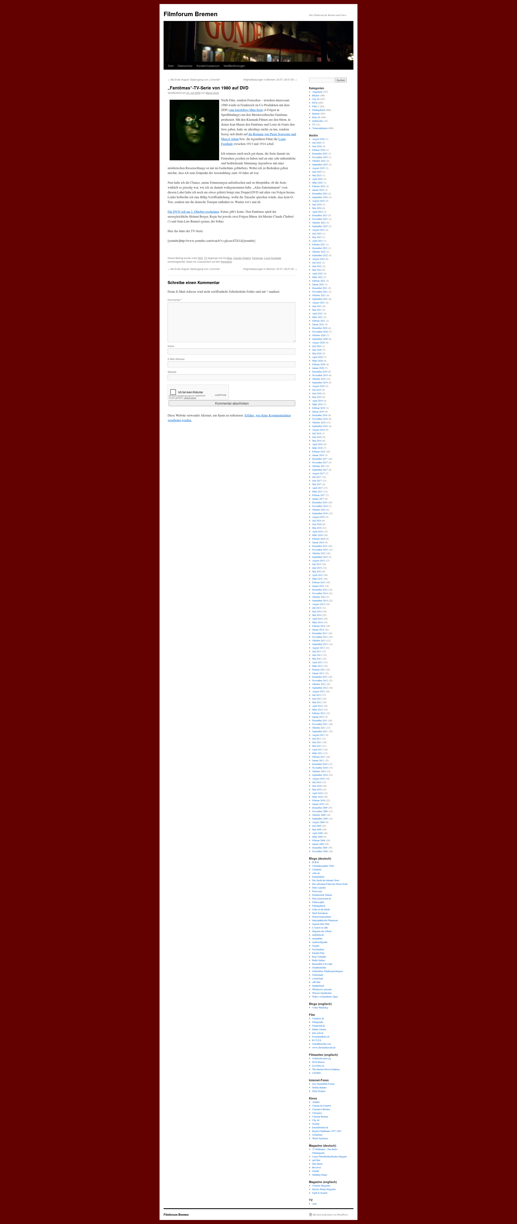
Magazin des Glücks (322, 931)
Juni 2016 (317, 524)
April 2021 (317, 313)
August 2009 (318, 822)
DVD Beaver (318, 1062)
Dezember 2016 (319, 502)
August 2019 (318, 386)
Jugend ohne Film (320, 923)
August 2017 (318, 473)
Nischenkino (318, 949)
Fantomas (257, 258)
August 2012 (318, 691)
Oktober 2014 (319, 596)
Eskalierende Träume (322, 894)
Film (314, 106)
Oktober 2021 (319, 295)
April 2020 (317, 357)
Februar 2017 (318, 495)
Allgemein (317, 91)
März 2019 (317, 404)
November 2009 (320, 811)
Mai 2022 (317, 269)
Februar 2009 (318, 840)
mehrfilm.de (318, 934)
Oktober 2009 (319, 814)
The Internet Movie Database (326, 1069)
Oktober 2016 (319, 509)
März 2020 (317, 360)
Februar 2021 (318, 320)
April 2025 (317, 178)
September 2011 (320, 731)
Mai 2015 (317, 571)
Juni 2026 (317, 146)
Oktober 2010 (319, 771)
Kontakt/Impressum (208, 66)
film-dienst (317, 1163)
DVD (200, 258)
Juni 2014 (317, 611)
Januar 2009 (318, 843)
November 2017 (320, 462)
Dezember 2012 (319, 676)
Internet (315, 113)
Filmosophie (318, 902)
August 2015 (318, 560)
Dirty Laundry (319, 887)
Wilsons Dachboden (322, 992)
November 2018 (320, 418)
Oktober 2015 (319, 553)
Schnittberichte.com (321, 1043)
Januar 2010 (318, 804)
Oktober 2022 (319, 251)
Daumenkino (318, 876)
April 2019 (317, 400)
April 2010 (317, 793)
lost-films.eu (318, 1065)
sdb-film (316, 982)
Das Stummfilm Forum (323, 1083)
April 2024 (317, 211)
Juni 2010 (317, 785)
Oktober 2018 (319, 422)
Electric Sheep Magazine (324, 1189)
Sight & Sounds (320, 1192)
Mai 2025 (317, 175)
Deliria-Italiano (319, 1087)
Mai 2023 (317, 237)
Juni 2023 (317, 233)
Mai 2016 (317, 527)
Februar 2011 (318, 756)
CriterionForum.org (321, 1058)
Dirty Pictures (319, 1091)
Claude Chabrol (242, 258)
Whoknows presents (322, 989)
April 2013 (317, 662)
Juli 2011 (316, 738)
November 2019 (320, 375)
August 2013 (318, 647)
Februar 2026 (318, 149)
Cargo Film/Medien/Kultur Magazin (329, 1156)
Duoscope (317, 891)
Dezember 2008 (319, 847)
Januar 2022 (318, 284)
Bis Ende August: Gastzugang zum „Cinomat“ (194, 79)
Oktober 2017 (319, 466)
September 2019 (320, 382)
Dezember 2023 (319, 215)
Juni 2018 (317, 436)
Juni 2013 (317, 655)
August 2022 (318, 258)
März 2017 (317, 491)
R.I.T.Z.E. (317, 1040)
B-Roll (315, 862)
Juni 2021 (317, 306)
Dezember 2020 (319, 327)
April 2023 (317, 240)
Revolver (316, 1167)
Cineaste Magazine (321, 1185)
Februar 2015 (318, 582)
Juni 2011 (317, 742)
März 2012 (317, 709)
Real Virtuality (319, 956)
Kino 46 (316, 117)
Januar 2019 (318, 411)
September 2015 (320, 556)
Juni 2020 (317, 349)
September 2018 (320, 426)
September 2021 (320, 298)
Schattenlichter (319, 967)
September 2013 (320, 644)
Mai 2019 (317, 397)
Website (172, 371)
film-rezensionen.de (321, 898)
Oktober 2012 (319, 684)
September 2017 (320, 469)
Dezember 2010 (319, 764)
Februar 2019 (318, 407)
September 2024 (320, 197)
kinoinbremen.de (320, 1127)
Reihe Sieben (318, 960)
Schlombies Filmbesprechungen (327, 971)
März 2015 (317, 578)
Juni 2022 (317, 266)
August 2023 (318, 229)
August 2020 (318, 342)
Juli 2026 (316, 142)
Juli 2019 (316, 389)
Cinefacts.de (318, 1018)
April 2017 (317, 487)
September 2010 (320, 774)
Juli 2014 (316, 607)
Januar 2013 (318, 673)
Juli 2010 (316, 782)
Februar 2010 (318, 800)
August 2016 (318, 516)
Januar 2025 (318, 189)
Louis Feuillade (272, 258)
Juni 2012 (317, 698)
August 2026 (318, 139)
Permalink (226, 261)
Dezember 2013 (319, 633)
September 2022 (320, 255)
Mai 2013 (317, 658)
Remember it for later (322, 963)
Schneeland (317, 974)
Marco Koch (212, 92)
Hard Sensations (320, 913)
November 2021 (320, 291)
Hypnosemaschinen (321, 916)
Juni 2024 (317, 204)
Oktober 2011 (319, 727)
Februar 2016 (318, 538)
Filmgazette (317, 1022)
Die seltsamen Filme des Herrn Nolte (330, 883)
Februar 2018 (318, 451)
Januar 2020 (318, 367)
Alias (229, 258)
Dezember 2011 (319, 720)
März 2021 (317, 317)
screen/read (317, 978)
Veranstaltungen (320, 128)
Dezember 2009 (319, 807)
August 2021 (318, 302)
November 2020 (320, 331)
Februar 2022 (318, 280)
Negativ (316, 945)
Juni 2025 (317, 171)
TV (205, 258)
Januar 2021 (318, 324)
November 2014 (320, 593)
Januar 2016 (318, 542)
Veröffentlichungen (234, 66)
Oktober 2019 (319, 378)
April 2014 (317, 618)
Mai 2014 (317, 615)
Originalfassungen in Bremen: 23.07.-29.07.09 (270, 79)
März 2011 (317, 753)
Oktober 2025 (319, 160)
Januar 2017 (318, 498)
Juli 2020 (316, 346)
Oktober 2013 (319, 640)
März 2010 (317, 796)
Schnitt (315, 1171)
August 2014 (318, 604)
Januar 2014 (318, 629)
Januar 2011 (318, 760)
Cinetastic (317, 869)
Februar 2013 (318, 669)
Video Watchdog (320, 1007)
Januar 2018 (318, 455)
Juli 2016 (316, 520)
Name (171, 346)
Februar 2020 (318, 364)
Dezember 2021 (319, 287)
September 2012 (320, 687)
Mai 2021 (317, 309)
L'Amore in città (320, 927)
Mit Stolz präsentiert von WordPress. (331, 1214)
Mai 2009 (317, 829)
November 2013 (320, 636)
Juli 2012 (316, 694)
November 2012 (320, 680)
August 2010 (318, 778)
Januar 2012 (318, 716)
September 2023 (320, 226)
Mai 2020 (317, 353)
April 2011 (317, 749)
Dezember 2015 (319, 545)
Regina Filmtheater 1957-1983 (326, 1131)
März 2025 (317, 182)
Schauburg (317, 1134)
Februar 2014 (318, 625)
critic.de (316, 873)
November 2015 (320, 549)
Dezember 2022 (319, 248)
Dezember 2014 (319, 589)
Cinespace (317, 1112)
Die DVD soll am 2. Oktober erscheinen (193, 211)
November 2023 (320, 218)
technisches (317, 120)
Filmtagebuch (318, 109)
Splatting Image (319, 1174)
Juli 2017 (316, 476)
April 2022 (317, 273)
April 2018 (317, 444)
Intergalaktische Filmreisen (325, 920)
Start (171, 66)
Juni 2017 (317, 480)
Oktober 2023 (319, 222)
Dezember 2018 (319, 415)
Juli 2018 (316, 433)
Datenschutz (185, 66)
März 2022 (317, 277)
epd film (316, 1160)
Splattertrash (318, 985)
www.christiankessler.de (323, 1047)
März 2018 (317, 447)
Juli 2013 (316, 651)
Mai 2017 (317, 484)
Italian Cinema (319, 1029)
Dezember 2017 (319, 458)
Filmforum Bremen (191, 13)
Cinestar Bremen (320, 1116)
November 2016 (320, 506)
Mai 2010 (317, 789)
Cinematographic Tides (323, 865)
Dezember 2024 (319, 193)
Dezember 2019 (319, 371)
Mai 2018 (317, 440)
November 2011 (320, 724)
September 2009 (320, 818)
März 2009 (317, 836)
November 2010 (320, 767)
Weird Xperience (320, 1138)
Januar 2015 (318, 585)
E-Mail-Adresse (176, 359)
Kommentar (175, 299)
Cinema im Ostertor (321, 1105)
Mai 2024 (317, 208)
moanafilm (317, 938)
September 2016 (320, 513)
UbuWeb (316, 1072)
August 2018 (318, 429)
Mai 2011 (317, 745)
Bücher (315, 95)
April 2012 (317, 705)
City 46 (315, 99)
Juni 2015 (317, 567)
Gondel (315, 1123)
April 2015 (317, 575)
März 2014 (317, 622)
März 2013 (317, 665)
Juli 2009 (316, 825)
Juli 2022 (316, 262)
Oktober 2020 (319, 335)
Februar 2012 (318, 713)
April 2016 (317, 531)
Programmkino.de (320, 1036)
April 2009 (317, 833)
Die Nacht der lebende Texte (325, 880)
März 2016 (317, 535)
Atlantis (316, 1101)
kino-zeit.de (317, 1032)
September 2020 (320, 338)
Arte (314, 1203)
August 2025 (318, 168)
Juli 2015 (316, 564)
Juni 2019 (317, 393)
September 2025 (320, 164)
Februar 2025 (318, 186)
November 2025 (320, 157)
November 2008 (320, 851)
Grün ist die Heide (321, 909)
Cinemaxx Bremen (321, 1109)
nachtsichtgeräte (319, 942)
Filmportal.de (318, 1025)
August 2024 (318, 200)
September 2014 (320, 600)
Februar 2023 (318, 244)
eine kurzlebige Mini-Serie (246, 110)
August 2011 (318, 734)
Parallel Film (318, 952)
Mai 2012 (317, 702)
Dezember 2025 (319, 153)
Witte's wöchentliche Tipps (325, 996)
